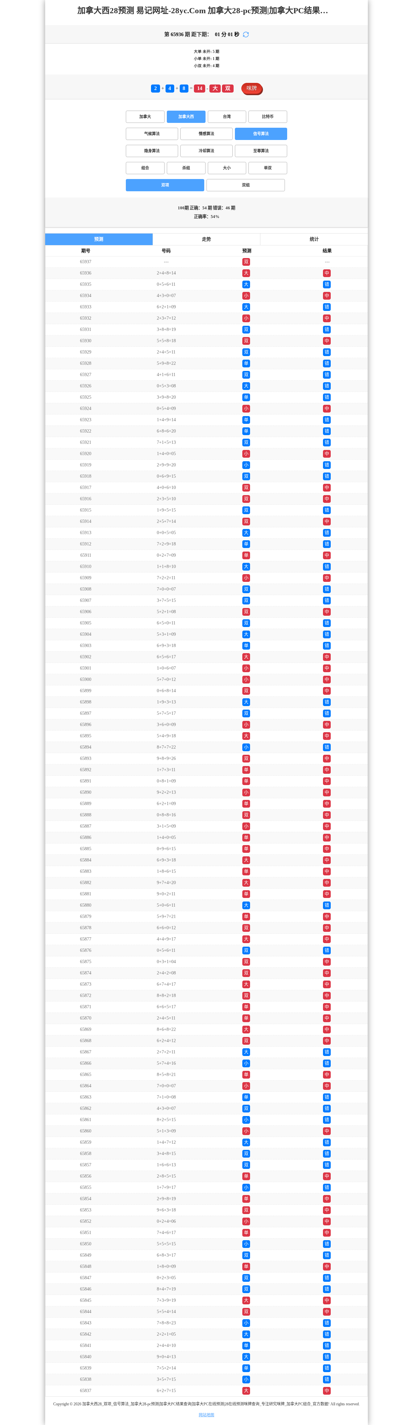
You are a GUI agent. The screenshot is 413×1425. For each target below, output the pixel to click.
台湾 (227, 117)
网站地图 (206, 1415)
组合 (145, 168)
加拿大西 (186, 117)
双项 (165, 185)
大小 (227, 168)
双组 (246, 185)
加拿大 (145, 117)
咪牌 (252, 88)
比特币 (268, 117)
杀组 (186, 168)
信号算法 (261, 134)
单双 (268, 168)
